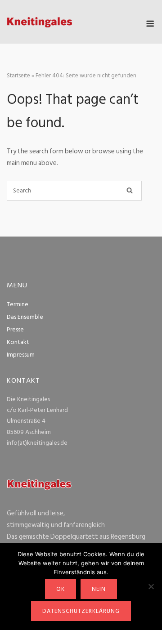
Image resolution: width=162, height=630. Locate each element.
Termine (17, 304)
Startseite (18, 75)
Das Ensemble (25, 317)
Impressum (21, 354)
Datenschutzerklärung (81, 611)
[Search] (129, 191)
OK (60, 589)
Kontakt (18, 342)
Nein (99, 589)
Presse (15, 329)
